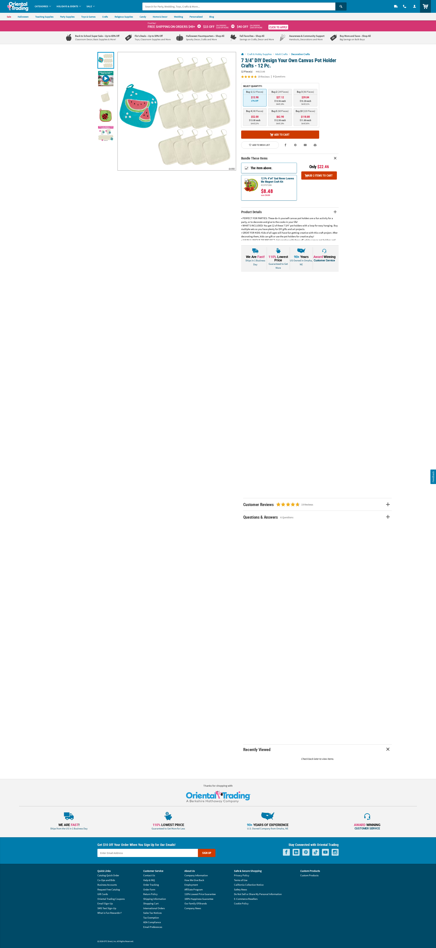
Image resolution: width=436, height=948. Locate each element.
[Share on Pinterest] (295, 145)
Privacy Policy (241, 875)
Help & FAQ (149, 880)
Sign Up (206, 853)
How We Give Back (194, 880)
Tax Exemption (151, 917)
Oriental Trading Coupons (111, 898)
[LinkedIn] (296, 852)
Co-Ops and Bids (106, 880)
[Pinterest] (305, 852)
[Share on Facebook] (286, 145)
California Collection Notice (248, 884)
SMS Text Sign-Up (106, 908)
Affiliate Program (193, 889)
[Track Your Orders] (395, 6)
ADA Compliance (152, 922)
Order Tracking (151, 884)
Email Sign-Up (105, 903)
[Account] (414, 6)
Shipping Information (154, 898)
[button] (177, 111)
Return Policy (150, 894)
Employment (191, 884)
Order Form (149, 889)
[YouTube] (325, 852)
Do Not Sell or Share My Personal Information (258, 894)
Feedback (433, 476)
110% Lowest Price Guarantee (200, 894)
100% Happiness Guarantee (198, 898)
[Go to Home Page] (242, 54)
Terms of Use (240, 880)
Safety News (240, 889)
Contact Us (149, 875)
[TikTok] (315, 852)
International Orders (154, 908)
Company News (192, 908)
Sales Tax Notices (152, 912)
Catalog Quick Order (108, 875)
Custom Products (309, 875)
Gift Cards (102, 894)
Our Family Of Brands (195, 903)
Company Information (196, 875)
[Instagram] (335, 852)
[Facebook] (286, 852)
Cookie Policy (241, 903)
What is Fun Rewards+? (109, 912)
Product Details (251, 212)
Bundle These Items (254, 158)
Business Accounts (107, 884)
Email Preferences (152, 927)
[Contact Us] (404, 6)
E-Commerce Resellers (246, 898)
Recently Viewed (256, 749)
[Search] (341, 6)
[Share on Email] (305, 145)
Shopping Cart (151, 903)
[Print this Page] (315, 145)
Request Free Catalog (108, 889)
